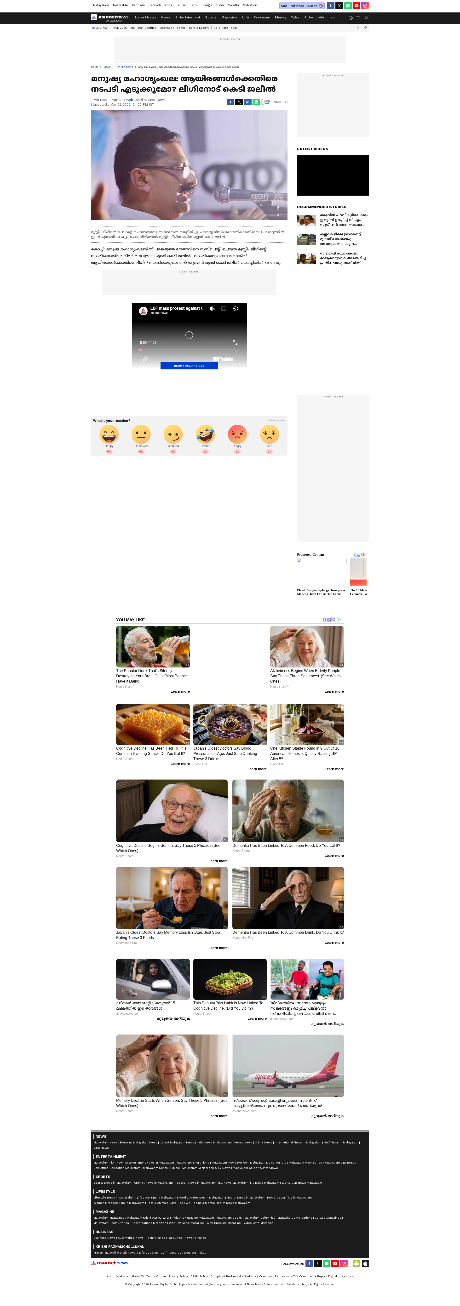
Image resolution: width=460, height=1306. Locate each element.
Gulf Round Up (171, 1246)
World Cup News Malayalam (302, 1176)
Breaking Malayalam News (138, 1135)
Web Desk (134, 100)
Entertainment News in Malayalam (149, 1156)
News (166, 17)
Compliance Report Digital (318, 1269)
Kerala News (243, 1135)
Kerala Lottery (199, 27)
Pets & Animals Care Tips (165, 1196)
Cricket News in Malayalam (153, 1176)
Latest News (145, 17)
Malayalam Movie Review (229, 1156)
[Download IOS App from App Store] (365, 1257)
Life (245, 17)
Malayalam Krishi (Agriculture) (148, 1211)
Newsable (120, 5)
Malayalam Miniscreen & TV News (206, 1161)
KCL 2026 (120, 27)
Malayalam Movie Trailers (268, 1156)
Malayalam (101, 5)
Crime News (263, 1135)
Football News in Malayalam (195, 1176)
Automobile (314, 17)
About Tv (137, 1269)
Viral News (101, 1141)
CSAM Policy (199, 1269)
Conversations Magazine (149, 1216)
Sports (211, 17)
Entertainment (187, 17)
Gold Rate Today (225, 27)
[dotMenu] (333, 18)
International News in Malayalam (298, 1135)
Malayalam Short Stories (111, 1216)
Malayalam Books (229, 1211)
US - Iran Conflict (143, 27)
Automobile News (131, 1231)
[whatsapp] (348, 5)
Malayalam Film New (108, 1156)
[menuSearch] (366, 18)
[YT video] (356, 5)
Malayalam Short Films (193, 1156)
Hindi (220, 5)
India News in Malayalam (214, 1135)
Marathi (233, 5)
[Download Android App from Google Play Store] (356, 1257)
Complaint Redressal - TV (278, 1269)
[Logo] (111, 17)
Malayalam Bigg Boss (339, 1156)
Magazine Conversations (294, 1211)
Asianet (109, 1256)
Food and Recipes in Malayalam (201, 1191)
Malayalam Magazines (108, 1211)
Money (280, 17)
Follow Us (279, 102)
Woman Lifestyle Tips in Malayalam (118, 1196)
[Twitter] (339, 5)
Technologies (155, 1231)
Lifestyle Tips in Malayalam (156, 1191)
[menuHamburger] (358, 18)
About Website (118, 1269)
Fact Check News (180, 1231)
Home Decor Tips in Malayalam (289, 1191)
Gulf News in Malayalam (341, 1135)
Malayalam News (105, 1135)
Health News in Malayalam (245, 1191)
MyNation (250, 5)
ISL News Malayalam (232, 1176)
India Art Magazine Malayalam (193, 1211)
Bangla (207, 5)
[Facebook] (330, 5)
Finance (200, 1231)
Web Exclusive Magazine (186, 1216)
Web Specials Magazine (224, 1216)
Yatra (295, 17)
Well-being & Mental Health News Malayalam (218, 1196)
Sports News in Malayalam (112, 1176)
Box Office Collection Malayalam (116, 1161)
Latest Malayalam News (177, 1135)
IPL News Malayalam (264, 1176)
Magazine (229, 17)
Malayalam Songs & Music (161, 1161)
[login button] (352, 18)
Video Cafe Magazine (258, 1216)
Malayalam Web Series (305, 1156)
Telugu (181, 5)
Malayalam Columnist (259, 1211)
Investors (346, 1269)
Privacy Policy (178, 1269)
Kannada (138, 5)
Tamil (194, 5)
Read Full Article (189, 365)
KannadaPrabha (160, 5)
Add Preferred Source (299, 6)
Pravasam (262, 17)
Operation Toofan (172, 27)
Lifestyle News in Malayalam (113, 1191)
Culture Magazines (328, 1211)
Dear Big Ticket (195, 1246)
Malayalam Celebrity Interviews (255, 1161)
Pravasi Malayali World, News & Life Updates (125, 1246)
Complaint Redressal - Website (234, 1269)
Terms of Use (156, 1269)
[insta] (365, 5)
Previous (358, 27)
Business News (104, 1231)
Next (365, 27)
